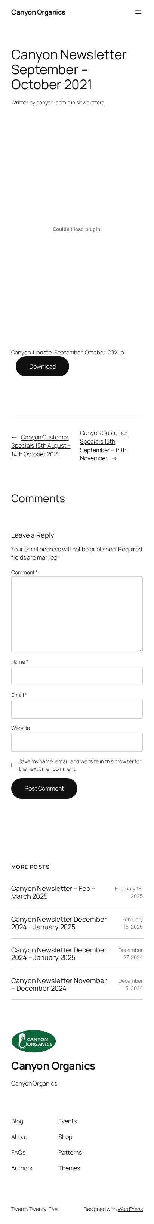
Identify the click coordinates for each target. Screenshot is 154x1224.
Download (42, 366)
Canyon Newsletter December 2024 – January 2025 (59, 923)
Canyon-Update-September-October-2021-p (67, 352)
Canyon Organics (38, 12)
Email (19, 694)
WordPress (130, 1208)
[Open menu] (138, 12)
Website (20, 728)
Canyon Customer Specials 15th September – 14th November (104, 445)
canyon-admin (53, 102)
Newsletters (90, 102)
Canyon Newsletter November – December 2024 (59, 984)
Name (19, 661)
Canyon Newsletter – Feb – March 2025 (53, 892)
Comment (24, 572)
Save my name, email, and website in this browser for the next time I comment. (80, 765)
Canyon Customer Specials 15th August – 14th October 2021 (41, 445)
